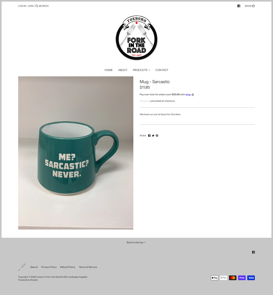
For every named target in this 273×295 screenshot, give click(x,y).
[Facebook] (238, 6)
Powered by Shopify (28, 280)
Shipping (144, 100)
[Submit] (36, 6)
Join (30, 5)
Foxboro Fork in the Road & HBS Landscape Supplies (61, 277)
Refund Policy (67, 267)
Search (34, 267)
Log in (22, 5)
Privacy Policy (49, 267)
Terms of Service (88, 267)
